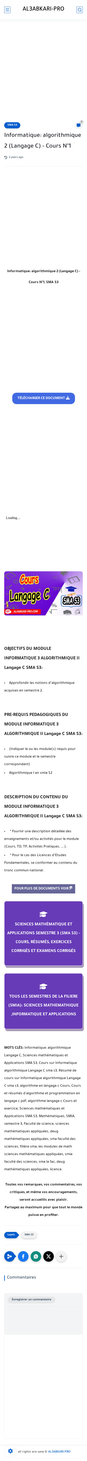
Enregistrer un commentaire (31, 1299)
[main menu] (7, 10)
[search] (79, 10)
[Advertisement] (43, 71)
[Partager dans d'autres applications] (61, 1256)
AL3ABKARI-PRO (43, 10)
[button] (23, 1256)
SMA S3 (12, 125)
